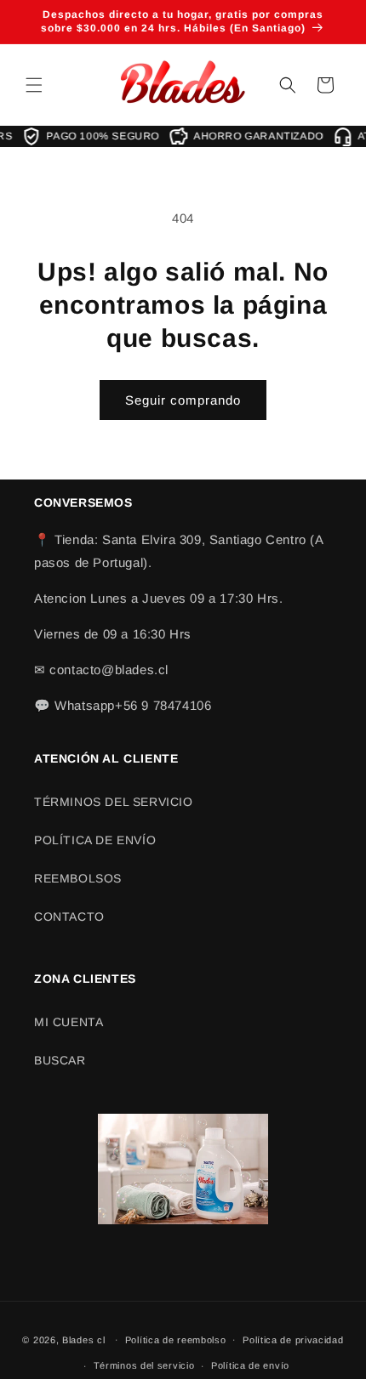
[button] (34, 85)
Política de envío (250, 1365)
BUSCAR (60, 1060)
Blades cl (83, 1339)
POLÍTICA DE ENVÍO (95, 840)
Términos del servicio (144, 1365)
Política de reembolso (175, 1340)
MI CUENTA (68, 1022)
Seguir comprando (183, 400)
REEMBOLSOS (78, 878)
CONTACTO (69, 916)
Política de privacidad (293, 1340)
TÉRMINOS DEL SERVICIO (113, 802)
